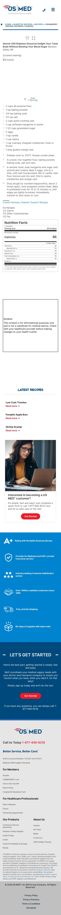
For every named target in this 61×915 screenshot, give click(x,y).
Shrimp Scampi (14, 426)
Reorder (6, 775)
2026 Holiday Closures (42, 842)
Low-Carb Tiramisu (16, 402)
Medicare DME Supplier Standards (16, 763)
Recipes (38, 24)
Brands (5, 848)
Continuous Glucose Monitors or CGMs (23, 876)
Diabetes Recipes (22, 24)
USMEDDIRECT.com (11, 779)
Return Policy (8, 788)
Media (35, 834)
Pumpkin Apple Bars (17, 414)
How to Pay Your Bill (11, 784)
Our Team (37, 829)
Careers (36, 825)
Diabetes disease (43, 870)
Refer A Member (9, 804)
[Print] (27, 37)
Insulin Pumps (8, 835)
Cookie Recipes (11, 202)
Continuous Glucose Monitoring (11, 826)
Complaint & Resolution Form (14, 792)
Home (8, 24)
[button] (33, 37)
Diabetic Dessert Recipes (34, 202)
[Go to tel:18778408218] (44, 10)
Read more (13, 406)
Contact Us (37, 838)
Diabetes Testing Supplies (13, 831)
